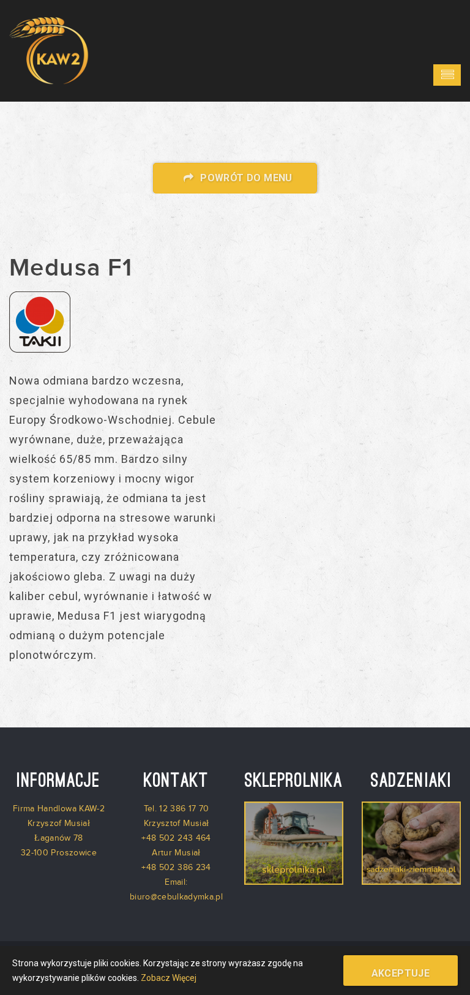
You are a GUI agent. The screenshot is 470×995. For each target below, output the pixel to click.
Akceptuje (400, 973)
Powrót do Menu (245, 178)
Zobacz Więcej (168, 978)
